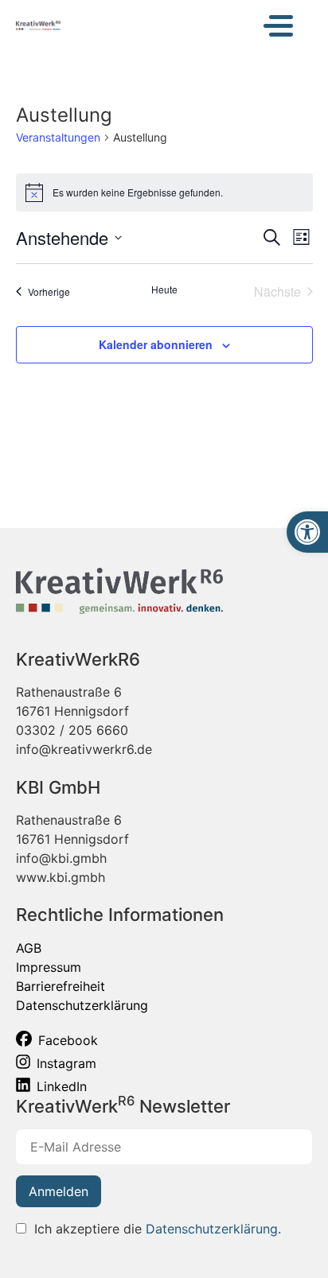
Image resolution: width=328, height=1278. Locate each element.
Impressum (48, 967)
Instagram (66, 1063)
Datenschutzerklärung (82, 1005)
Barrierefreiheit (60, 986)
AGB (28, 948)
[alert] (164, 192)
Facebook (68, 1040)
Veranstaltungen (58, 137)
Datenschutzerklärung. (213, 1229)
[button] (307, 532)
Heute (164, 289)
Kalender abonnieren (156, 344)
